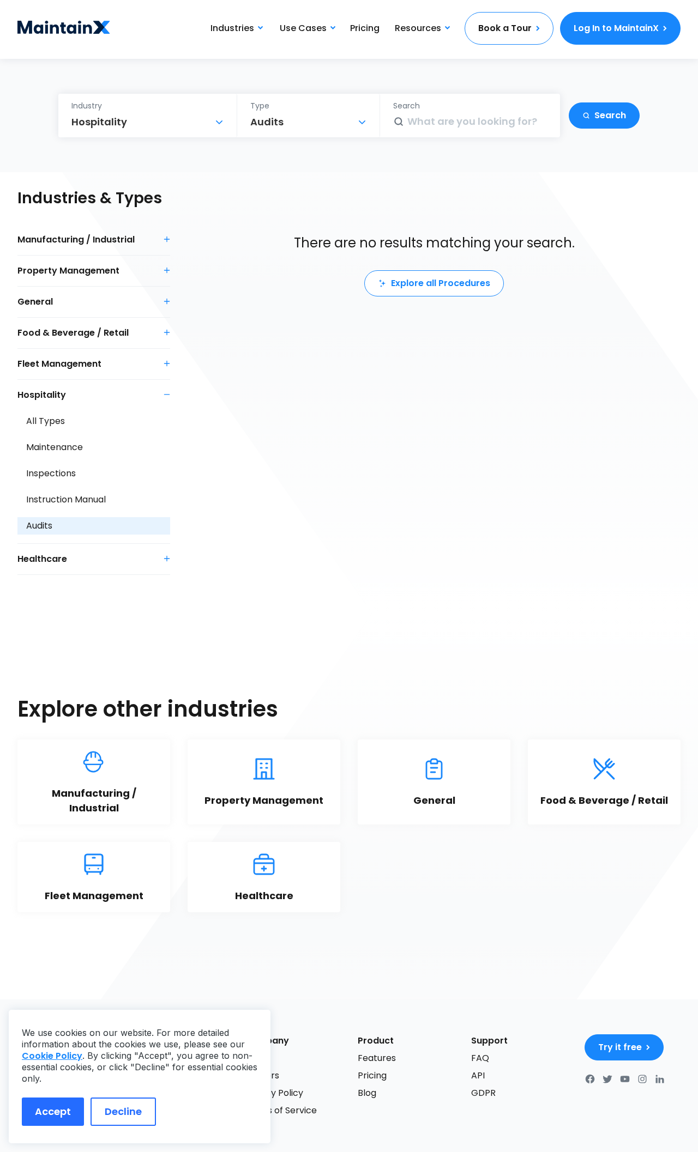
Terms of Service (280, 1110)
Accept (53, 1111)
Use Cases (303, 28)
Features (377, 1058)
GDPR (483, 1093)
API (478, 1075)
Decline (123, 1111)
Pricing (365, 28)
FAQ (480, 1058)
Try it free (620, 1047)
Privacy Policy (273, 1093)
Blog (367, 1093)
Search (610, 115)
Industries (232, 28)
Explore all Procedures (440, 283)
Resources (418, 28)
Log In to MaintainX (616, 28)
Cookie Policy (52, 1056)
